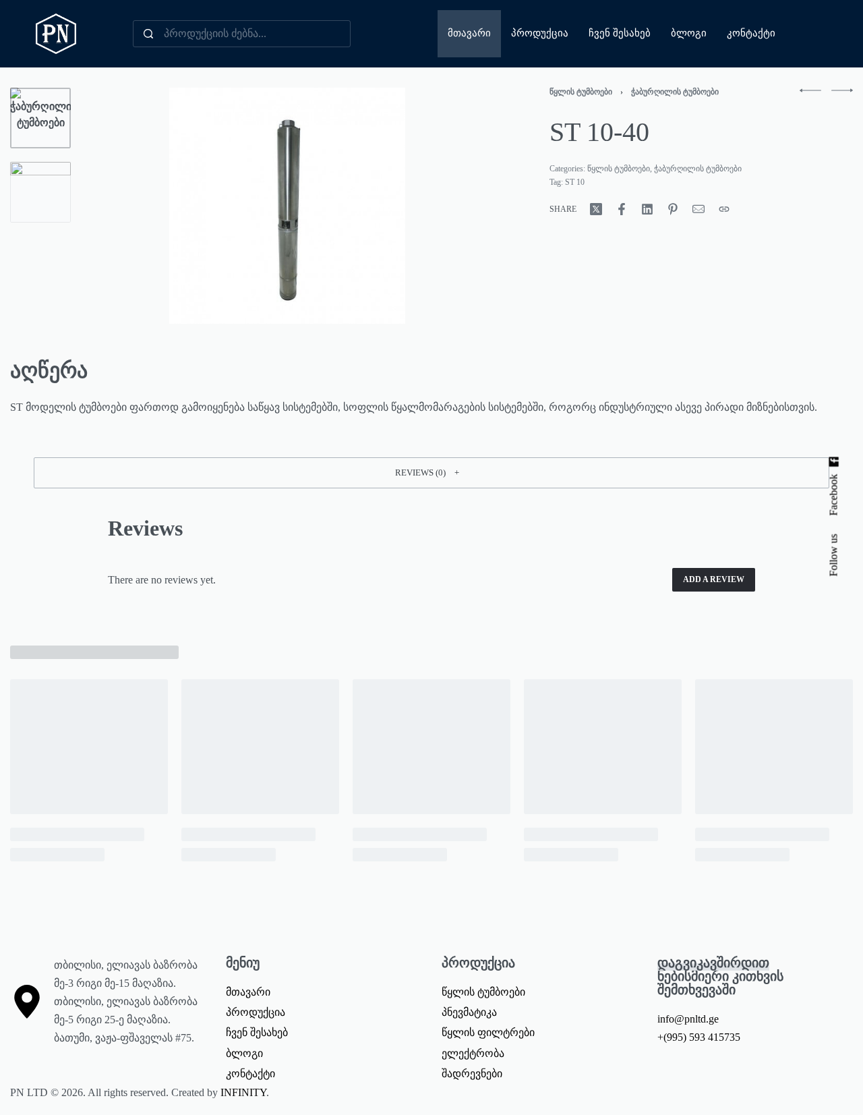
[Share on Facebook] (622, 209)
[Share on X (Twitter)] (596, 209)
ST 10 (575, 182)
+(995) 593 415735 (698, 1037)
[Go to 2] (40, 192)
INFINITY (243, 1092)
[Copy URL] (724, 209)
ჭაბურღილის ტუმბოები (675, 91)
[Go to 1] (40, 118)
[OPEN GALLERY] (287, 206)
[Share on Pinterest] (673, 209)
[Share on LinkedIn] (647, 209)
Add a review (713, 579)
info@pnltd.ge (688, 1019)
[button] (431, 472)
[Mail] (698, 209)
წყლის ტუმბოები (580, 91)
